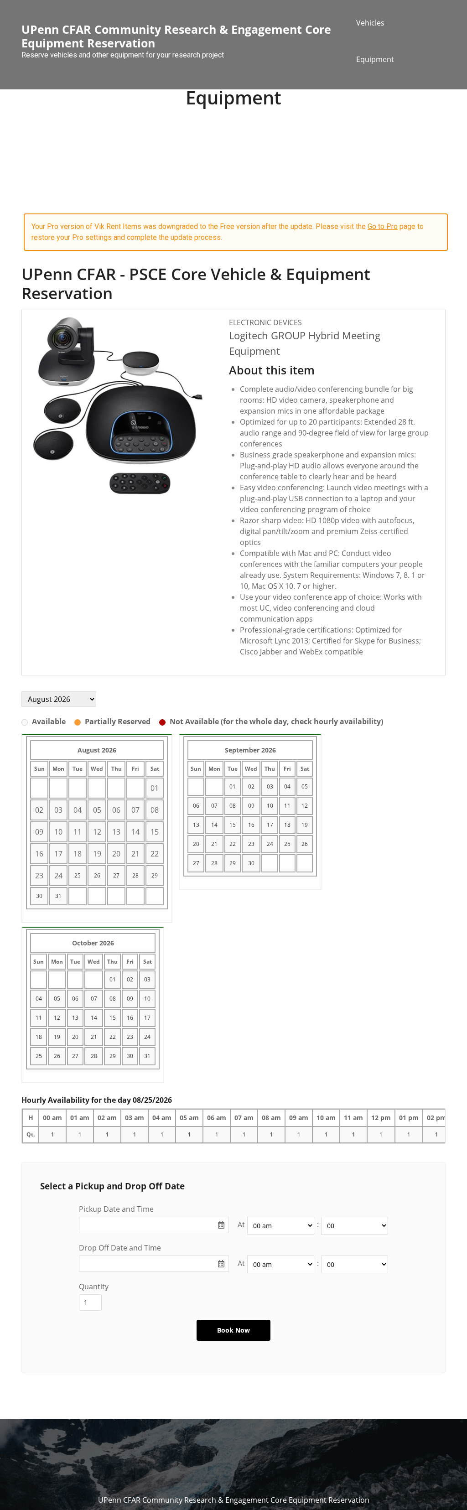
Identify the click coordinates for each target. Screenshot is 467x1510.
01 (232, 786)
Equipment (375, 59)
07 (214, 805)
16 (251, 825)
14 (214, 825)
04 (287, 786)
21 (214, 844)
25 (77, 875)
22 (232, 844)
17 (270, 825)
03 (270, 786)
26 (97, 875)
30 (39, 896)
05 (304, 786)
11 (287, 805)
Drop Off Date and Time (120, 1248)
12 (304, 805)
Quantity (94, 1287)
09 (251, 805)
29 (154, 875)
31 (58, 896)
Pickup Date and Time (116, 1209)
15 (232, 825)
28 (135, 875)
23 (251, 844)
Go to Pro (383, 226)
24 (270, 844)
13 (196, 825)
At (241, 1224)
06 (196, 805)
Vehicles (370, 23)
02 (251, 786)
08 (232, 805)
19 (304, 825)
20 (196, 844)
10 (270, 805)
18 (287, 825)
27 (116, 875)
